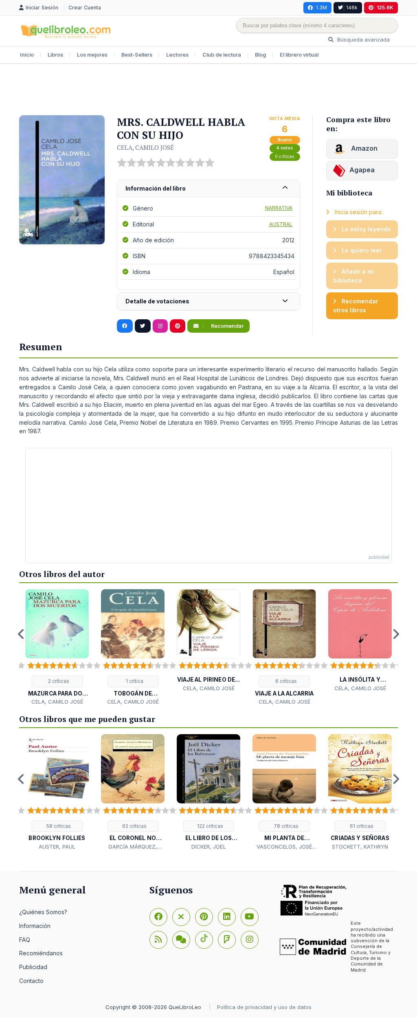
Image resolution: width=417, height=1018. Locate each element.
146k (352, 7)
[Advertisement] (208, 90)
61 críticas (361, 826)
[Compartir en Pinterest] (177, 326)
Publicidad (33, 966)
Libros (55, 55)
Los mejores (92, 55)
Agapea (362, 170)
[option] (57, 647)
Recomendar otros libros (355, 306)
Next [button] (396, 634)
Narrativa (278, 208)
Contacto (31, 980)
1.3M (321, 7)
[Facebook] (158, 917)
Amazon (363, 148)
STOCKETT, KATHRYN (360, 846)
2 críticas (58, 681)
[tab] (208, 188)
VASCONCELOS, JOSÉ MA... (284, 847)
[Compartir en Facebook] (125, 326)
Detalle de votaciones (157, 301)
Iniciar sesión (43, 7)
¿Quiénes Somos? (43, 911)
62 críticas (134, 826)
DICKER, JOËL (208, 846)
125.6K (385, 7)
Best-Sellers (136, 55)
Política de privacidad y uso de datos (264, 1007)
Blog (260, 55)
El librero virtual (299, 55)
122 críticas (209, 826)
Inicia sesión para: (357, 211)
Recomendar (227, 326)
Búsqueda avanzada (363, 39)
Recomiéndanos (41, 953)
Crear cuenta (84, 7)
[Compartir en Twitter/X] (143, 326)
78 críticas (285, 826)
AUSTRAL (280, 224)
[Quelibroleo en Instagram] (160, 326)
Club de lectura (221, 55)
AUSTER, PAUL (57, 846)
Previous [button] (21, 634)
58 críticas (58, 826)
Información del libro (155, 188)
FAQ (24, 939)
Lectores (177, 55)
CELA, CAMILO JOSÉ (145, 147)
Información (34, 925)
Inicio (27, 55)
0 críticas (284, 156)
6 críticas (285, 681)
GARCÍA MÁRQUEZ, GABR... (132, 847)
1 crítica (134, 681)
